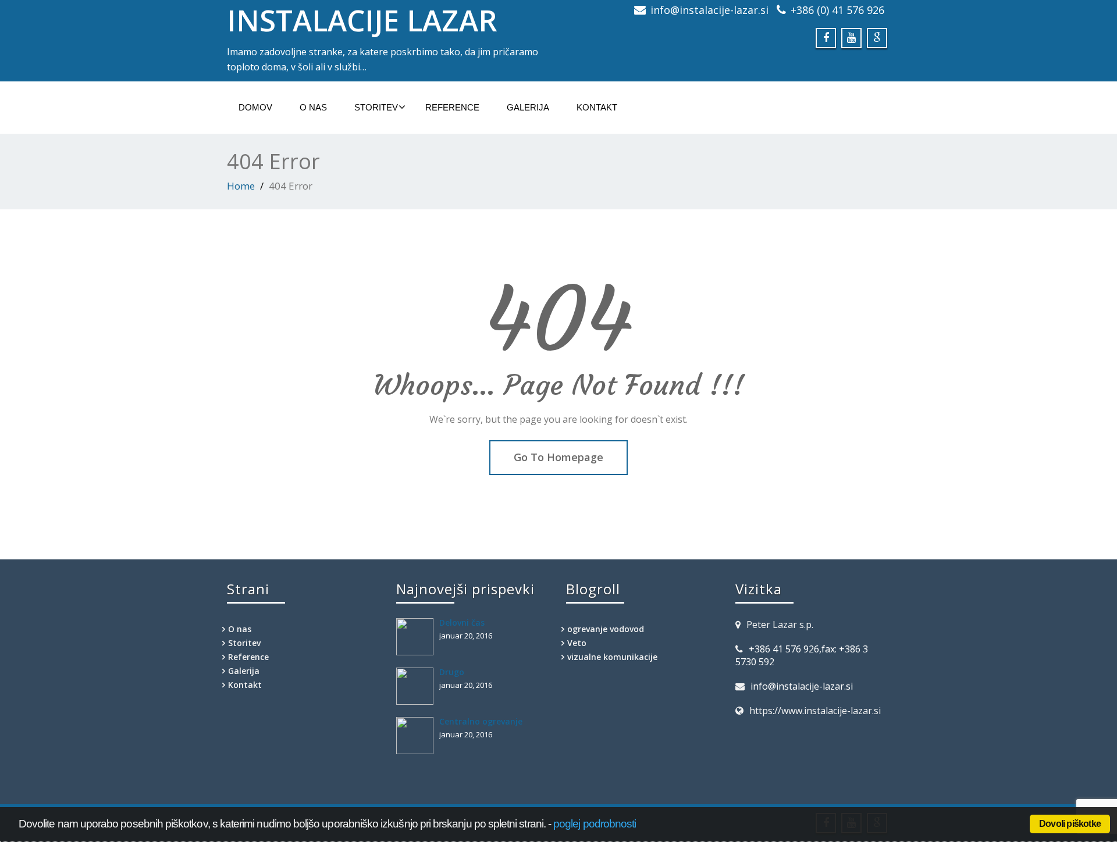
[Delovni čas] (417, 636)
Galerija (528, 107)
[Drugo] (417, 686)
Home (241, 185)
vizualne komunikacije (612, 656)
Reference (452, 107)
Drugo (451, 671)
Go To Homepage (558, 457)
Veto (576, 642)
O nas (313, 107)
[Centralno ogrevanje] (417, 735)
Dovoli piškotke (1070, 824)
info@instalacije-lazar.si (709, 10)
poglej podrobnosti (594, 824)
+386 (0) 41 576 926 (837, 10)
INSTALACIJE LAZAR (362, 20)
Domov (255, 107)
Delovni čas (462, 622)
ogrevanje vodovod (605, 628)
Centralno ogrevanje (480, 721)
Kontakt (597, 107)
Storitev (376, 107)
